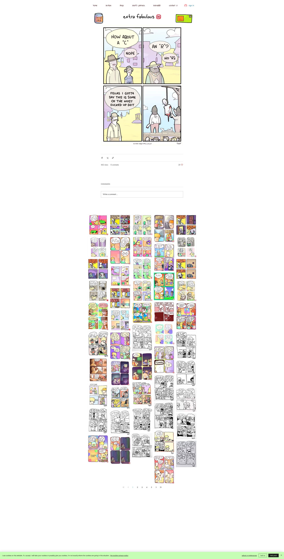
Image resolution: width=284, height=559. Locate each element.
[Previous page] (128, 487)
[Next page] (156, 487)
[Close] (281, 555)
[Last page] (161, 487)
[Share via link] (113, 158)
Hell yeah (273, 555)
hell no (262, 555)
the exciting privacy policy (119, 555)
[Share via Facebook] (102, 158)
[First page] (123, 487)
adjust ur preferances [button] (249, 555)
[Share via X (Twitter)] (107, 158)
